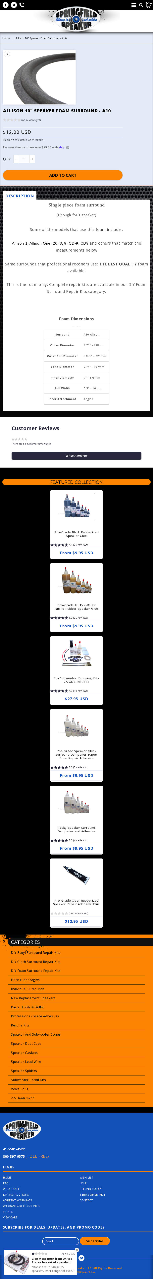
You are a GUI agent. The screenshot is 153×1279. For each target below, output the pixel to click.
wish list (86, 1177)
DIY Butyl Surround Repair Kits (35, 952)
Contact (86, 1200)
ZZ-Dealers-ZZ (22, 1098)
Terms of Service (92, 1194)
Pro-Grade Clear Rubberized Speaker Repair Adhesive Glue (76, 902)
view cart (10, 1217)
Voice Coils (19, 1089)
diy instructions (16, 1194)
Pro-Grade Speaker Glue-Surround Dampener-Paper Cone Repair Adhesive (76, 754)
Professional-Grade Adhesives (35, 1016)
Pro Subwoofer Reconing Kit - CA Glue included (76, 679)
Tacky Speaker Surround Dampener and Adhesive (76, 829)
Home (6, 38)
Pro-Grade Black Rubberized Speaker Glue (76, 533)
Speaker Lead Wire (26, 1061)
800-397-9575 (26, 1156)
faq (6, 1183)
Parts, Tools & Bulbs (27, 1007)
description (19, 196)
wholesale (11, 1189)
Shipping (8, 140)
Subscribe (94, 1241)
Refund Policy (91, 1189)
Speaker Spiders (24, 1071)
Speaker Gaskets (24, 1052)
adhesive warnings (17, 1200)
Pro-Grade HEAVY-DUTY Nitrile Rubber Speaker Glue (76, 606)
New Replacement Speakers (33, 998)
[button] (22, 120)
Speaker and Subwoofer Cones (36, 1034)
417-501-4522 (14, 1149)
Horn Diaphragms (25, 980)
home (7, 1177)
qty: (7, 159)
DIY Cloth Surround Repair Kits (36, 962)
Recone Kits (20, 1025)
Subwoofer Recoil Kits (28, 1080)
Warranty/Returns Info (21, 1206)
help (83, 1183)
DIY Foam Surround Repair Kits (36, 970)
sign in (8, 1212)
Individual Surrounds (27, 989)
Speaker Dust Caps (26, 1043)
